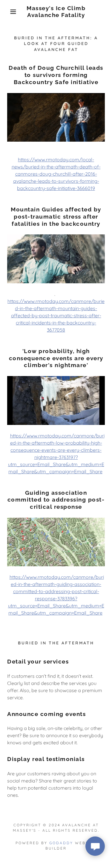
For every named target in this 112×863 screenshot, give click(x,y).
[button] (8, 12)
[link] (56, 11)
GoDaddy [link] (61, 843)
